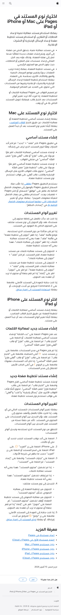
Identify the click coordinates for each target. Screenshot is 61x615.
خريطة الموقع (23, 610)
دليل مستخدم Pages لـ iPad (39, 553)
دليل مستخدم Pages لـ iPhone (38, 548)
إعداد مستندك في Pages (41, 535)
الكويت (56, 601)
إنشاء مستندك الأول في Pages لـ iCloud (33, 539)
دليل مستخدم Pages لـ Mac (39, 544)
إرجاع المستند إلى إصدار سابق (21, 519)
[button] (10, 3)
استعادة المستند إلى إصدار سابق (33, 289)
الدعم (50, 588)
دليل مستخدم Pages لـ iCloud (38, 557)
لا (22, 580)
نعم (33, 580)
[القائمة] (3, 3)
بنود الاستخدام (36, 610)
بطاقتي (27, 183)
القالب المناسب (17, 122)
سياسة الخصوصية (52, 610)
